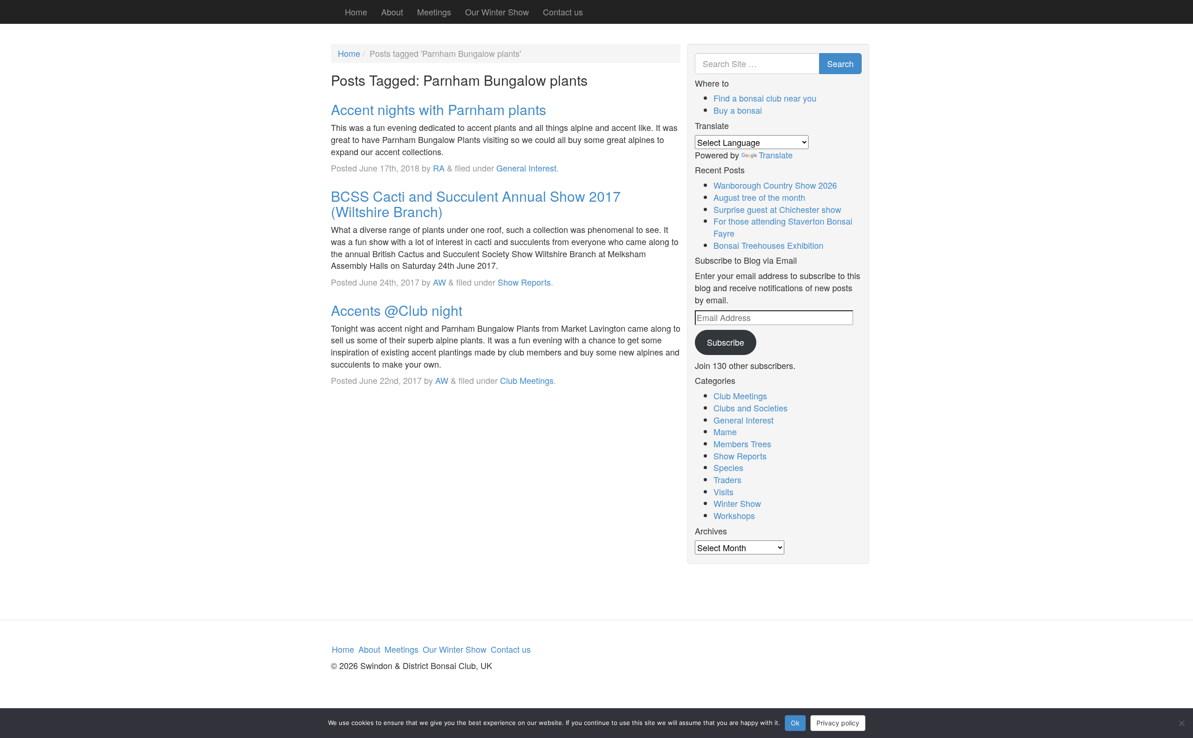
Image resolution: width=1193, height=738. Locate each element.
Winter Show (737, 503)
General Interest (526, 168)
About (392, 12)
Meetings (434, 12)
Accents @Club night (396, 310)
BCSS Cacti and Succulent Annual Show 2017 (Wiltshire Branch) (476, 203)
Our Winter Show (497, 12)
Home (356, 12)
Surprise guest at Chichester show (777, 209)
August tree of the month (759, 197)
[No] (1181, 723)
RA (439, 168)
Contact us (563, 12)
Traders (727, 479)
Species (728, 467)
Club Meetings (527, 380)
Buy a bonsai (737, 110)
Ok (795, 723)
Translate (776, 155)
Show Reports (524, 282)
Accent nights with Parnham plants (438, 109)
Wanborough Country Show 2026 (775, 185)
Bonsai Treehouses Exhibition (768, 245)
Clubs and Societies (750, 408)
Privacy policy (837, 723)
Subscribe (725, 342)
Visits (723, 491)
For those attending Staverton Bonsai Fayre (782, 227)
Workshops (734, 515)
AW (439, 282)
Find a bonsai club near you (764, 98)
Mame (725, 431)
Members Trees (742, 443)
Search (840, 63)
